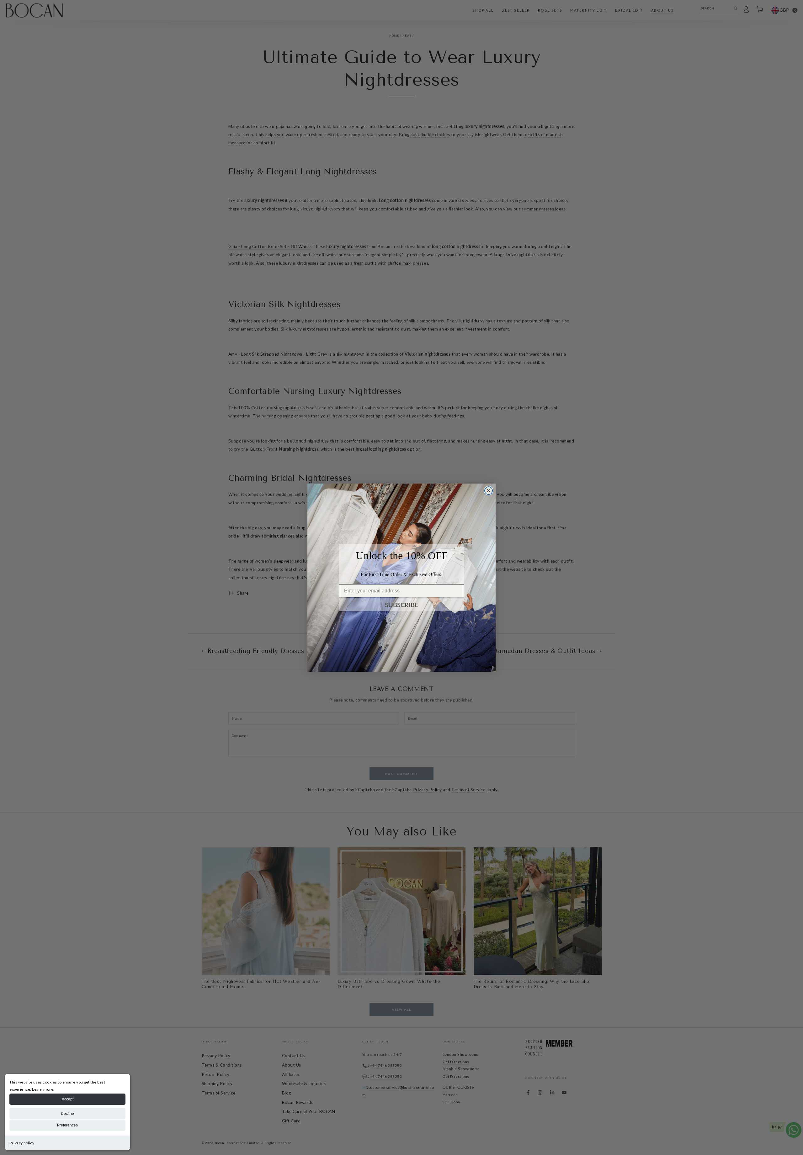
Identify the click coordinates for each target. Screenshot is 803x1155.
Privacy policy (21, 1143)
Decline (67, 1113)
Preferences (67, 1125)
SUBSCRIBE (401, 604)
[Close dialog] (488, 491)
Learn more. (43, 1089)
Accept (67, 1099)
